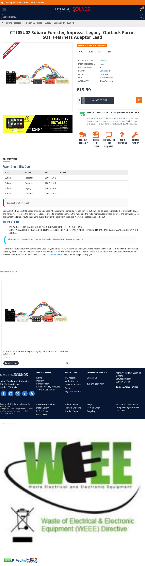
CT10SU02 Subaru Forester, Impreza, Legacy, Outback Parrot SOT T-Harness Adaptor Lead (35, 352)
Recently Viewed (8, 271)
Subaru (48, 22)
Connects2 (105, 70)
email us (26, 239)
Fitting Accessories (15, 22)
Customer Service (54, 254)
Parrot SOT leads (34, 22)
